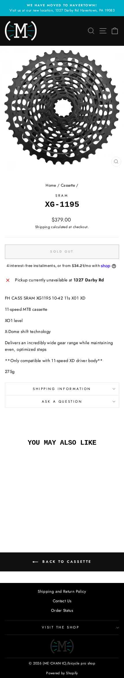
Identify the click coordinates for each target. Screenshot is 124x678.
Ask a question (62, 401)
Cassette (68, 185)
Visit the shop (60, 627)
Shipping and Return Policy (62, 591)
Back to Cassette (66, 561)
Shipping (42, 227)
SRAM (61, 195)
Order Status (62, 610)
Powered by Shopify (62, 673)
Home (51, 185)
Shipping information (62, 388)
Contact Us (62, 601)
